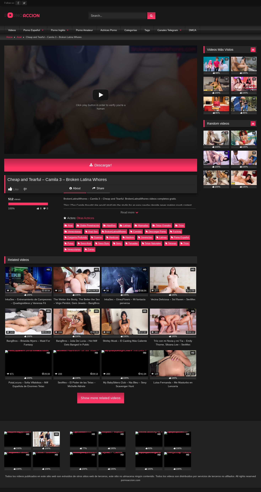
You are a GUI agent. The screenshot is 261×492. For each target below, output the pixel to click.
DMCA (192, 30)
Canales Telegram (167, 30)
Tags (147, 30)
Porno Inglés (58, 30)
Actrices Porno (108, 30)
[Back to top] (250, 481)
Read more (128, 212)
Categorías (130, 30)
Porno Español (31, 30)
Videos (12, 30)
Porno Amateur (84, 30)
